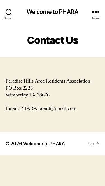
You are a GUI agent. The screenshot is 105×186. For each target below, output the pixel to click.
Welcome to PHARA (52, 12)
